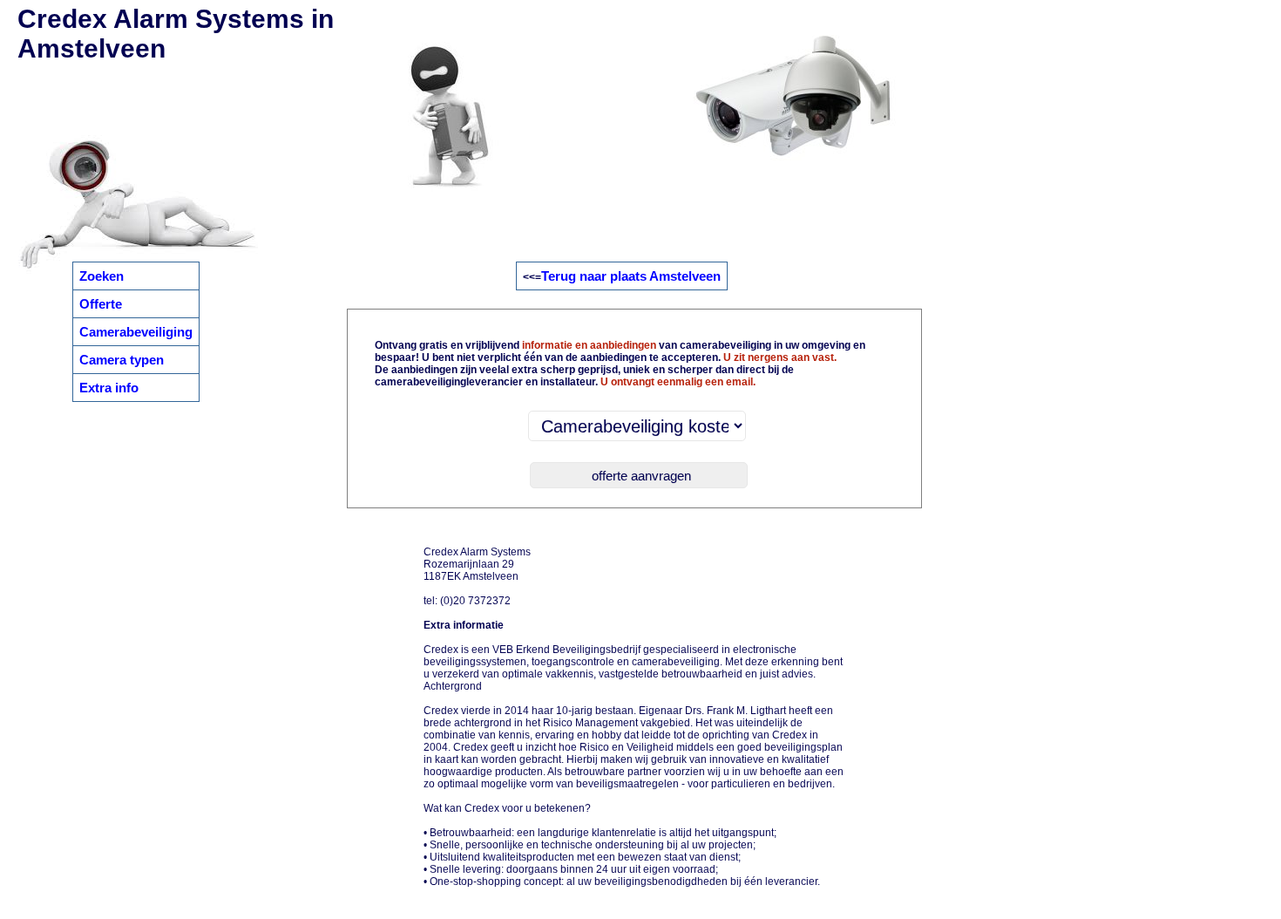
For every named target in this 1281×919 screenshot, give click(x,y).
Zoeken (101, 276)
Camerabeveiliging (136, 331)
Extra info (109, 387)
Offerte (100, 303)
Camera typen (121, 359)
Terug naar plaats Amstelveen (631, 276)
